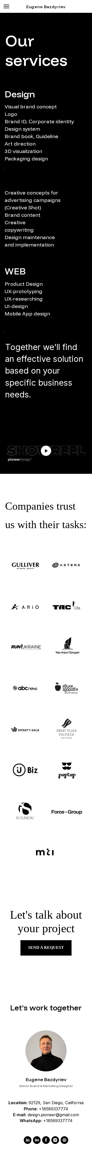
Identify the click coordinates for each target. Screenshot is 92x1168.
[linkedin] (27, 1140)
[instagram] (55, 1140)
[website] (64, 1140)
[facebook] (46, 1140)
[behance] (37, 1140)
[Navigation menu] (6, 6)
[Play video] (46, 451)
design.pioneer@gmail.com (53, 1114)
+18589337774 (53, 1108)
